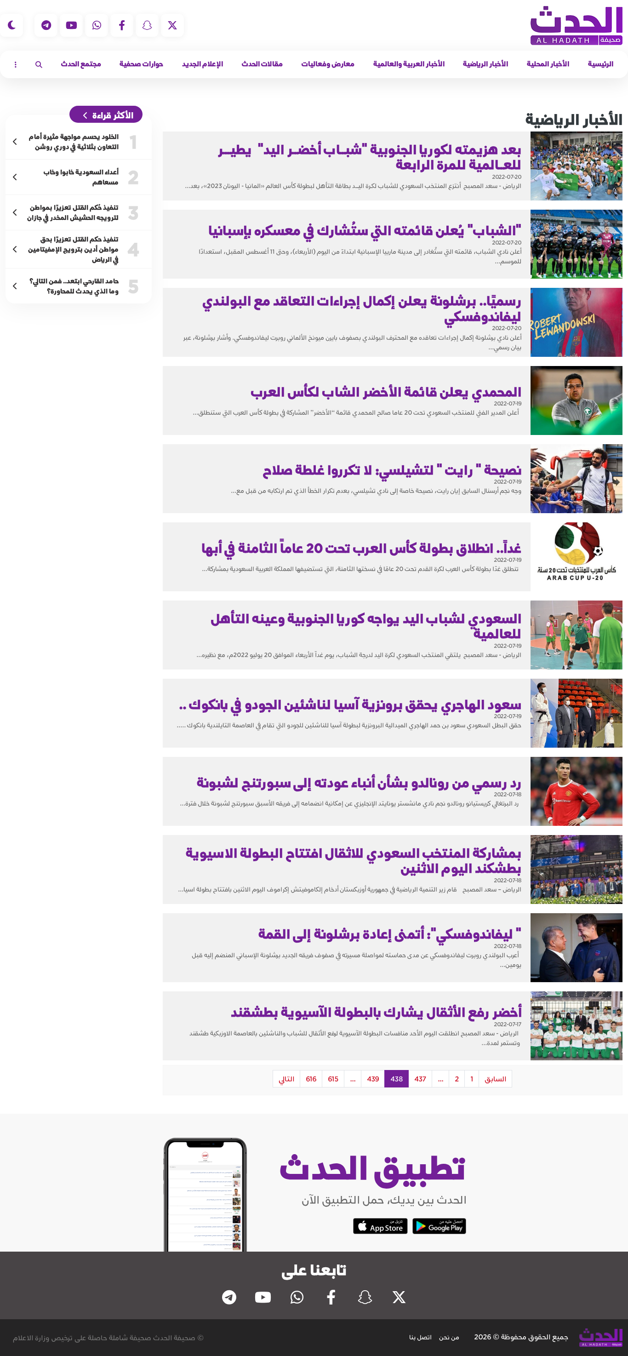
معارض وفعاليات (328, 63)
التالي (286, 1079)
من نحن (449, 1337)
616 (311, 1079)
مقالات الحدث (262, 63)
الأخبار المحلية (548, 63)
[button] (38, 64)
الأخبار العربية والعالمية (409, 63)
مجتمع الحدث (81, 63)
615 (333, 1079)
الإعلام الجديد (202, 63)
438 (396, 1079)
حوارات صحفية (141, 63)
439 (373, 1079)
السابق (495, 1079)
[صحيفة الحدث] (576, 25)
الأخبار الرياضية (485, 63)
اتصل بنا (420, 1337)
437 (420, 1079)
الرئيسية (600, 63)
